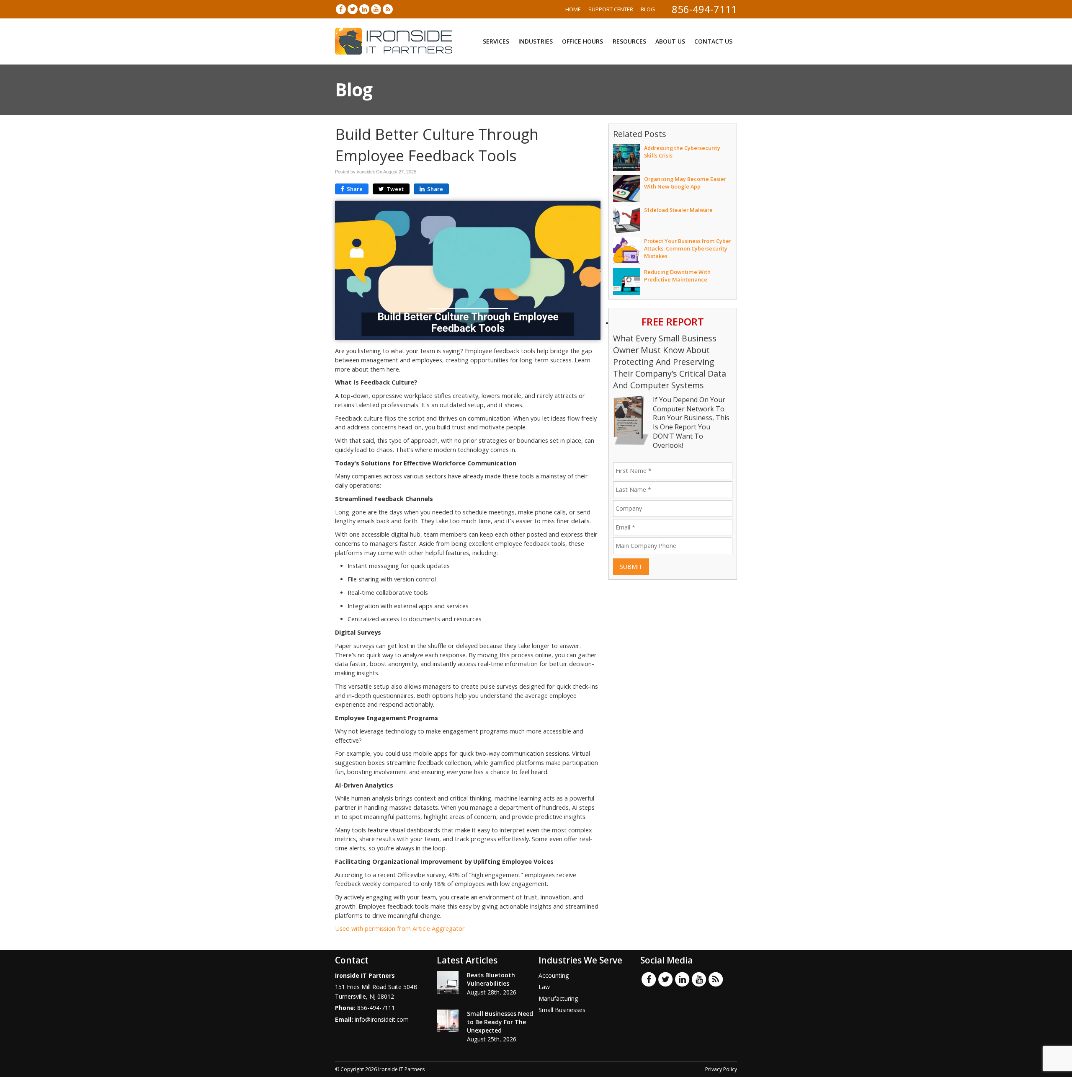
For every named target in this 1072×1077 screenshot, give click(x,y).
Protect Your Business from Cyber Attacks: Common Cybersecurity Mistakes (687, 248)
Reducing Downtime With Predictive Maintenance (677, 275)
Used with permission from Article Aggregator (400, 928)
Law (544, 987)
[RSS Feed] (388, 9)
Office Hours (582, 41)
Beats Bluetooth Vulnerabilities (491, 979)
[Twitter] (352, 9)
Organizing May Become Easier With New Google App (685, 182)
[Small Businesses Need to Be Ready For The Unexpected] (448, 1021)
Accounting (554, 975)
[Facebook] (341, 9)
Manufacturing (558, 998)
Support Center (610, 9)
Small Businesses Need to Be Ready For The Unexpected (500, 1022)
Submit (631, 567)
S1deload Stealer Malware (678, 210)
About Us (670, 41)
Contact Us (713, 41)
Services (496, 41)
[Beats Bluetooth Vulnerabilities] (448, 982)
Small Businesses (562, 1010)
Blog (648, 9)
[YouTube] (376, 9)
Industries (535, 41)
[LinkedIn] (364, 9)
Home (573, 9)
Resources (629, 41)
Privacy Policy (721, 1069)
